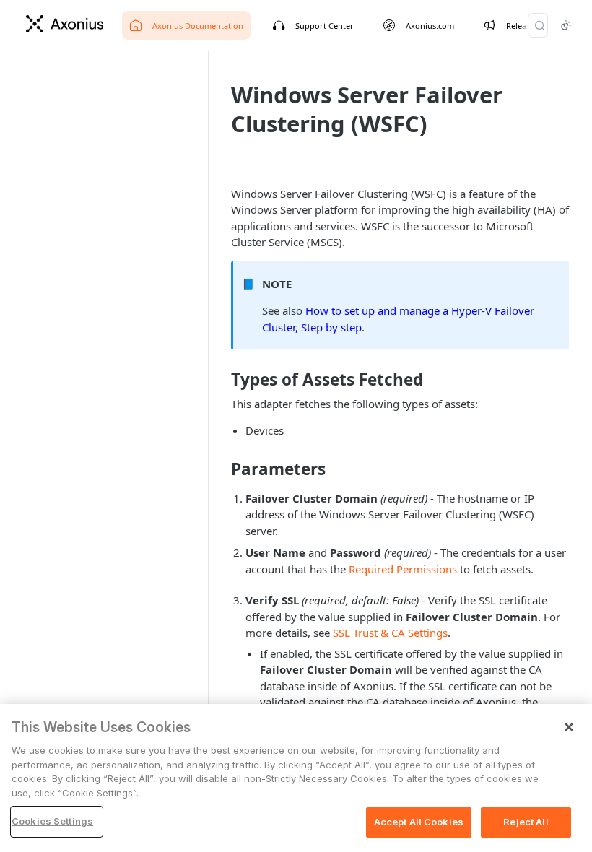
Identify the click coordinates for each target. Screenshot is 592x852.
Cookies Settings (52, 821)
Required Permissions (403, 569)
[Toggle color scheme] (566, 25)
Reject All (525, 821)
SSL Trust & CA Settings (390, 632)
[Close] (569, 727)
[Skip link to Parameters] (221, 469)
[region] (296, 778)
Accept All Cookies (418, 821)
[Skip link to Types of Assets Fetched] (221, 380)
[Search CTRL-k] (537, 25)
